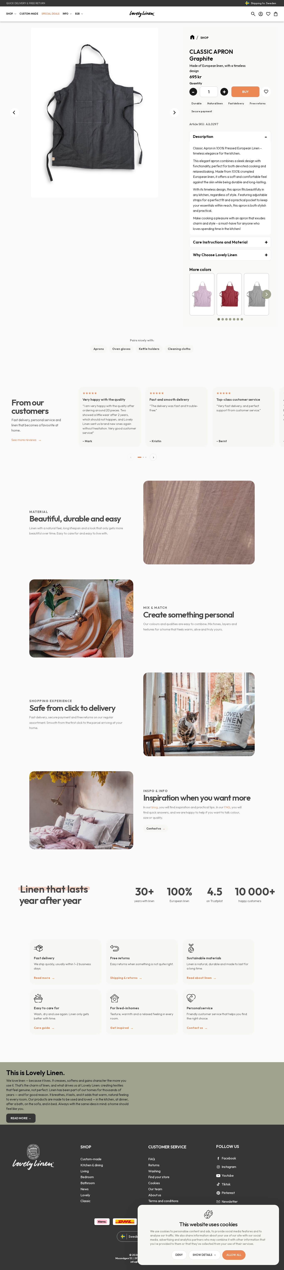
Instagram (229, 1167)
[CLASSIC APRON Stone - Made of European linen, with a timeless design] (256, 294)
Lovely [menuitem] (85, 1195)
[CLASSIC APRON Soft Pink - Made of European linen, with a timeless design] (202, 294)
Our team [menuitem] (155, 1189)
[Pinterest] (218, 1193)
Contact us (155, 828)
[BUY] (245, 91)
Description (203, 136)
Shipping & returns (123, 978)
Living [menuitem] (84, 1171)
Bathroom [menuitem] (87, 1183)
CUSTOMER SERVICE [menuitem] (167, 1146)
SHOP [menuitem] (9, 13)
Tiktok (226, 1184)
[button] (268, 14)
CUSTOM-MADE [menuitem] (29, 13)
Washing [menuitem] (154, 1171)
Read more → (21, 1118)
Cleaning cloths (179, 349)
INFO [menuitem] (65, 13)
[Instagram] (218, 1167)
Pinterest (228, 1193)
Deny (179, 1255)
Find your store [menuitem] (158, 1177)
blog (155, 807)
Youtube (228, 1175)
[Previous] (14, 112)
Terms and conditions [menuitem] (163, 1201)
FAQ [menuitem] (151, 1159)
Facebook (229, 1158)
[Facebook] (218, 1158)
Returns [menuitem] (153, 1165)
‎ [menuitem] (91, 1153)
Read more (42, 978)
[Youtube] (218, 1176)
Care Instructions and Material (220, 242)
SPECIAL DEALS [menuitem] (50, 13)
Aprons (99, 349)
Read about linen (199, 978)
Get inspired (119, 1028)
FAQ (227, 807)
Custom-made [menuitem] (90, 1159)
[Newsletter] (218, 1202)
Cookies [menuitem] (154, 1183)
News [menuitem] (84, 1189)
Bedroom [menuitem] (87, 1177)
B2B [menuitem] (77, 13)
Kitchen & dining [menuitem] (91, 1165)
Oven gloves (121, 349)
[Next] (174, 112)
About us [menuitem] (154, 1195)
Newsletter (230, 1201)
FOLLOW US (227, 1146)
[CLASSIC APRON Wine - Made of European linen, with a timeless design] (229, 294)
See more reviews (26, 439)
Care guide (42, 1028)
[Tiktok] (218, 1184)
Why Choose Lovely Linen (215, 254)
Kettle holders (149, 349)
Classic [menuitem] (85, 1201)
